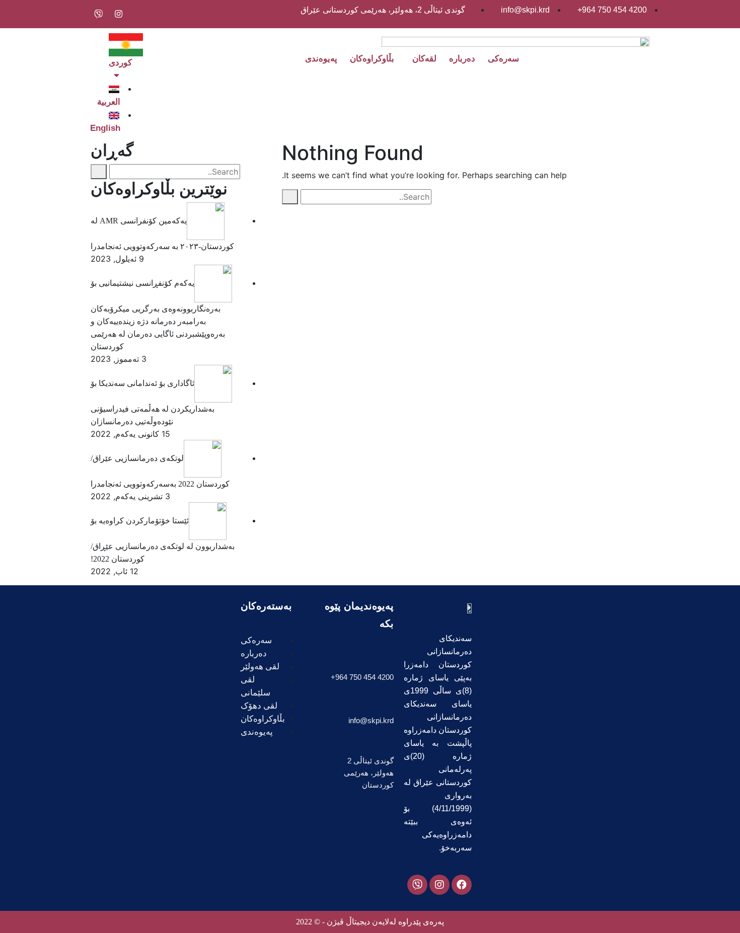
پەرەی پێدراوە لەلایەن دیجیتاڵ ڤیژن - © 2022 (370, 921)
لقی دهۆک (259, 706)
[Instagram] (439, 885)
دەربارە (462, 58)
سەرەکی (503, 58)
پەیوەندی (321, 58)
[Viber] (417, 885)
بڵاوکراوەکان (372, 58)
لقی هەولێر (260, 666)
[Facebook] (462, 885)
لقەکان (424, 58)
